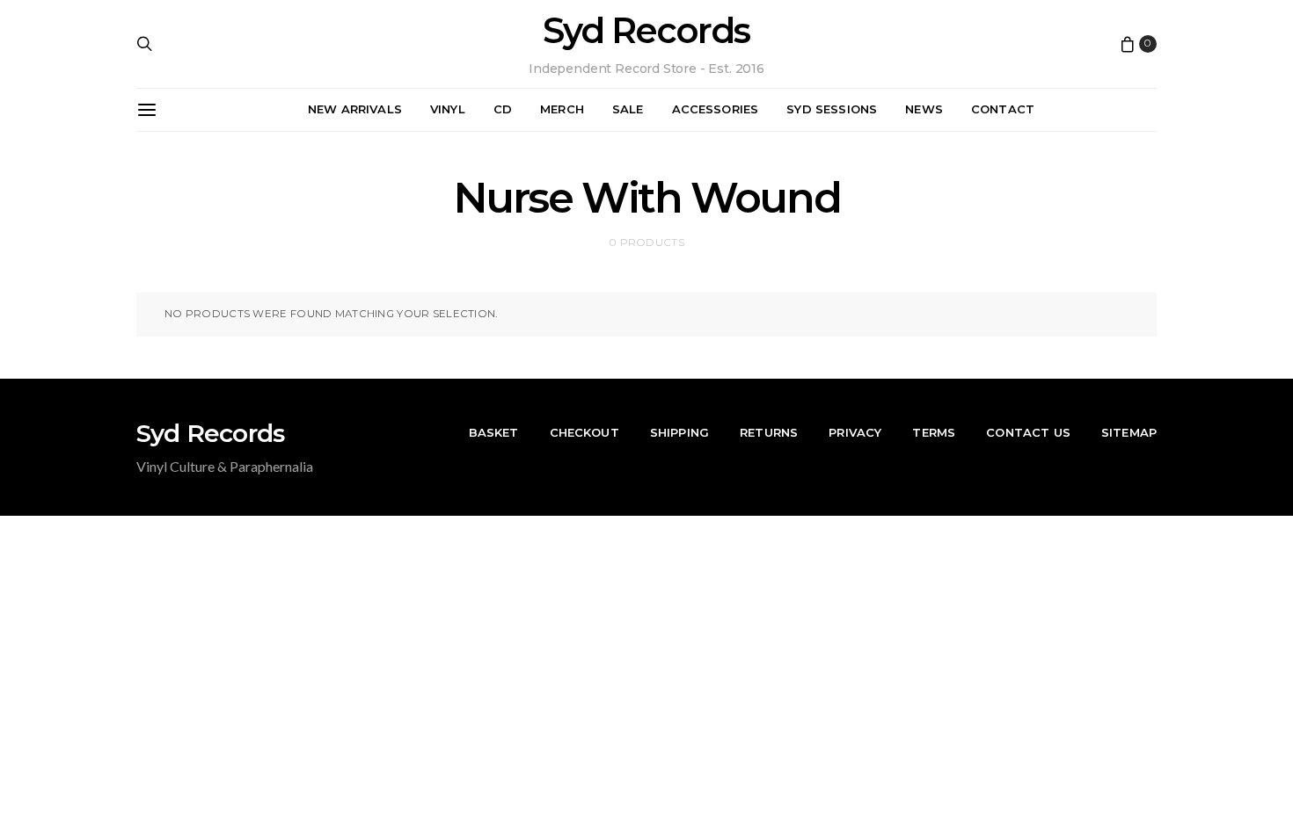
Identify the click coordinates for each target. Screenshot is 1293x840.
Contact (1002, 109)
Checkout (584, 432)
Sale (628, 109)
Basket (494, 432)
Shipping (679, 432)
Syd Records (646, 30)
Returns (769, 432)
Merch (562, 109)
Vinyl (447, 109)
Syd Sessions (831, 109)
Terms (933, 432)
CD (502, 109)
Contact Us (1028, 432)
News (924, 109)
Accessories (715, 109)
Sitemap (1129, 432)
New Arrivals (355, 109)
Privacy (855, 432)
